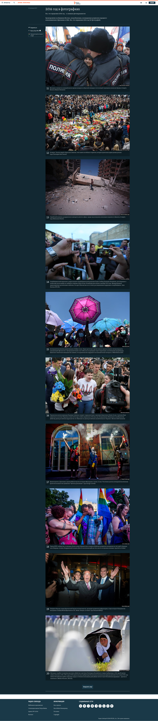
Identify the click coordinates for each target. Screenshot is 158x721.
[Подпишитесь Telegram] (96, 706)
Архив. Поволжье (24, 3)
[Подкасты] (107, 706)
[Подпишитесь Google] (80, 706)
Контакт (30, 714)
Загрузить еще (87, 687)
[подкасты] (146, 3)
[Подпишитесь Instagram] (100, 706)
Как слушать (57, 705)
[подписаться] (111, 706)
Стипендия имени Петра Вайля (37, 708)
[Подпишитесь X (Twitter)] (88, 706)
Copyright (56, 714)
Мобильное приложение (35, 705)
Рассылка (56, 711)
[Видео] (141, 3)
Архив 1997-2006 (33, 711)
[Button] (32, 28)
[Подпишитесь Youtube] (92, 706)
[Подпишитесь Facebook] (84, 706)
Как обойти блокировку (61, 708)
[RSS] (103, 706)
